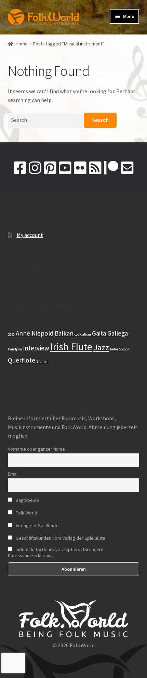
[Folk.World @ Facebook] (20, 168)
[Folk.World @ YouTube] (65, 168)
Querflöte (21, 360)
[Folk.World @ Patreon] (111, 168)
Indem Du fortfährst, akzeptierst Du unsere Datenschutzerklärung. (56, 552)
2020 (11, 334)
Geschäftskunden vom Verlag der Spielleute (60, 538)
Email (13, 474)
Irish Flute (71, 346)
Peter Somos (119, 349)
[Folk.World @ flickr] (80, 168)
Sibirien (42, 361)
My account (30, 234)
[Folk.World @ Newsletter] (127, 168)
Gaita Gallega (110, 333)
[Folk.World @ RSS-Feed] (95, 168)
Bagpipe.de (27, 500)
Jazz (101, 347)
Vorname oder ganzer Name (36, 449)
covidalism (83, 334)
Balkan (64, 333)
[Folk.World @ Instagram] (35, 168)
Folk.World (26, 513)
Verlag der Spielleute (37, 525)
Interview (36, 348)
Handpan (15, 349)
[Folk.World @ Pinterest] (50, 168)
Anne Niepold (35, 333)
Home (22, 44)
